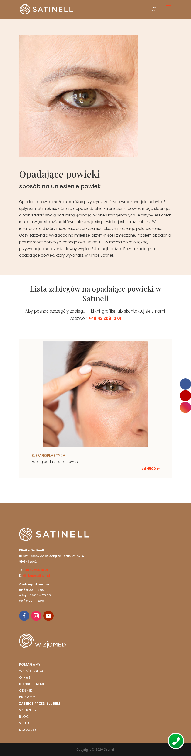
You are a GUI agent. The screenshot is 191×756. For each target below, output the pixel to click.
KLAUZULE (27, 729)
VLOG (24, 723)
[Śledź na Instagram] (36, 616)
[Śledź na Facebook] (24, 616)
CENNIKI (26, 690)
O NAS (25, 677)
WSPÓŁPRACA (31, 671)
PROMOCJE (29, 697)
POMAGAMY (30, 664)
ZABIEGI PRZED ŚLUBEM (39, 703)
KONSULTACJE (32, 684)
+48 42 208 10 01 (105, 318)
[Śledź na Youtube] (48, 616)
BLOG (24, 716)
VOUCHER (28, 710)
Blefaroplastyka (48, 455)
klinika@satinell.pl (36, 575)
